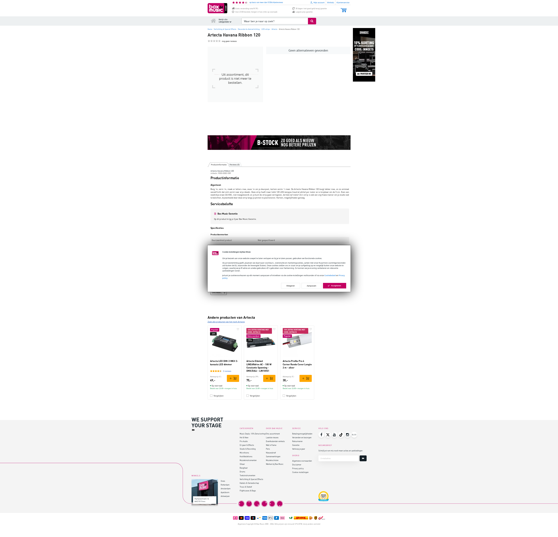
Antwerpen (225, 496)
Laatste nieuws (272, 437)
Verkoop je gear (298, 449)
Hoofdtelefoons (246, 456)
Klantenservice (343, 2)
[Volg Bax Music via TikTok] (341, 435)
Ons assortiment (273, 433)
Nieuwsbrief (271, 452)
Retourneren (297, 441)
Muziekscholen (272, 460)
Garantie (295, 445)
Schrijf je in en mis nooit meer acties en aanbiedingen (340, 450)
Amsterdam (225, 488)
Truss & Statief (246, 486)
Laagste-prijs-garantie (304, 12)
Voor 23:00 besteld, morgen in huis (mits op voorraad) (256, 12)
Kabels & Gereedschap (249, 483)
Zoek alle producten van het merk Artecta (226, 321)
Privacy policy (298, 468)
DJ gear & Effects (247, 445)
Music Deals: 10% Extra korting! (253, 433)
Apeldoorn (225, 492)
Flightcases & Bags (248, 490)
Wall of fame (271, 445)
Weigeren (290, 286)
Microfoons (244, 452)
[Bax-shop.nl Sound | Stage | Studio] (217, 8)
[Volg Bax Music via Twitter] (328, 435)
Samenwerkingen (273, 456)
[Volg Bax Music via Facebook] (321, 435)
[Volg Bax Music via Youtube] (334, 435)
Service (296, 428)
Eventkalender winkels (275, 441)
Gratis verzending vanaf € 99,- (247, 8)
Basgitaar (244, 468)
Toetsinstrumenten (247, 475)
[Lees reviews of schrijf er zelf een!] (214, 41)
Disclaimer (296, 464)
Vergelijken (219, 395)
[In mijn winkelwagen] (233, 378)
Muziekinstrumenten (248, 460)
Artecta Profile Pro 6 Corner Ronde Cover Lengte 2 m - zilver (297, 364)
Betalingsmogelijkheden (302, 433)
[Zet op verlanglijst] (238, 329)
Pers (268, 449)
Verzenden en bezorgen (301, 437)
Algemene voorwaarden (302, 461)
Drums (242, 471)
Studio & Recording (248, 449)
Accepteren (336, 285)
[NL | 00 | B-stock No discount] (279, 142)
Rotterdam (225, 484)
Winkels (330, 2)
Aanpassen (311, 286)
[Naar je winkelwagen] (343, 9)
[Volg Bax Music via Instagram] (348, 435)
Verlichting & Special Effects (251, 479)
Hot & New (244, 437)
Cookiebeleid (330, 275)
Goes (223, 481)
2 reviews (227, 371)
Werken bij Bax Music (274, 464)
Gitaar (242, 464)
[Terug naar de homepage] (213, 20)
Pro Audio (244, 441)
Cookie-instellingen (300, 472)
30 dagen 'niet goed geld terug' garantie (311, 8)
